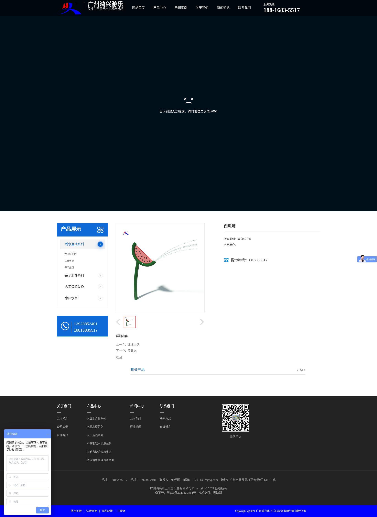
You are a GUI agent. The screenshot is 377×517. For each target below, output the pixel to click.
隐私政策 (107, 511)
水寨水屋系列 (95, 426)
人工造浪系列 (95, 435)
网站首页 (138, 7)
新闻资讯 (223, 7)
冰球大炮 (133, 344)
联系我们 (244, 7)
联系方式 (165, 418)
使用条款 (76, 511)
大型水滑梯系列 (96, 418)
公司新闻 (135, 418)
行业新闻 (135, 426)
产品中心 (159, 7)
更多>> (301, 369)
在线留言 (165, 426)
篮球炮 (132, 350)
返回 (119, 357)
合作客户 (62, 435)
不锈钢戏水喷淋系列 (99, 443)
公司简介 (62, 418)
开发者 (121, 511)
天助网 (217, 492)
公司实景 (62, 426)
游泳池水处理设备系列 (100, 460)
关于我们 (202, 7)
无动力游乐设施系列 (99, 451)
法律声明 (91, 511)
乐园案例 (181, 7)
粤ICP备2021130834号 (181, 492)
